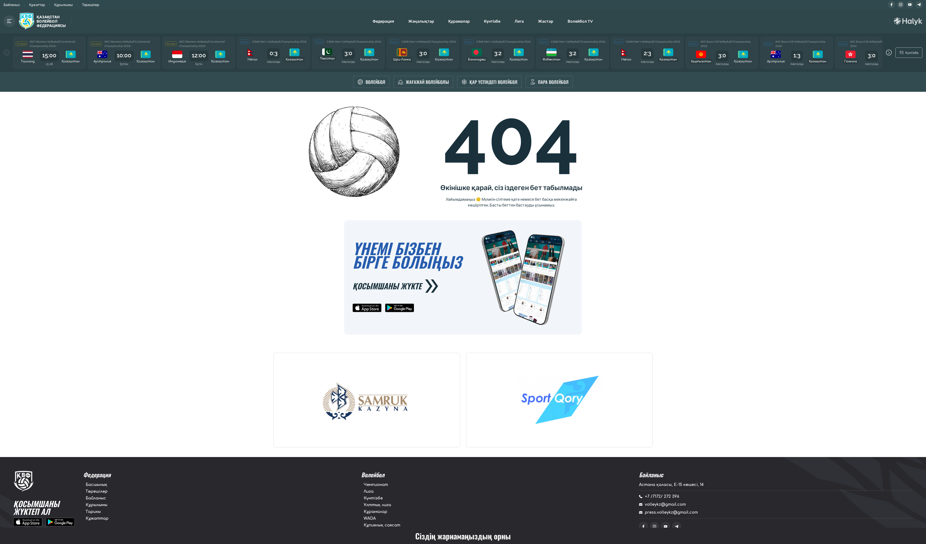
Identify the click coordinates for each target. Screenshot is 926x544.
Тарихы (93, 512)
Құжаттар (37, 5)
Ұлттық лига (377, 505)
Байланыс (12, 5)
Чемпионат (376, 485)
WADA (370, 518)
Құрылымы (63, 5)
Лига (519, 21)
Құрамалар (375, 512)
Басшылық (96, 485)
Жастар (545, 21)
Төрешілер (90, 5)
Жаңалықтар (421, 21)
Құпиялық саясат (382, 525)
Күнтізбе (492, 21)
